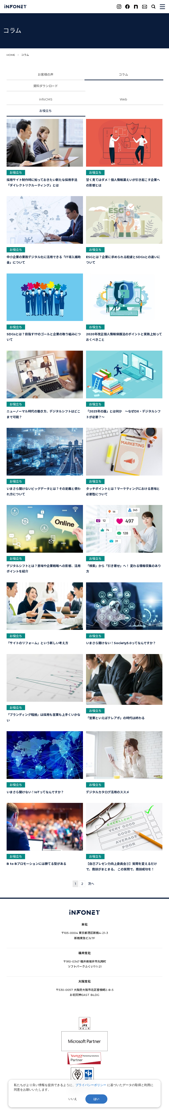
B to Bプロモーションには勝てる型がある (36, 864)
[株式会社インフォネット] (15, 7)
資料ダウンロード (45, 86)
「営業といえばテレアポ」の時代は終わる (115, 718)
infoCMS (45, 99)
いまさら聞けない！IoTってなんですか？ (35, 792)
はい (96, 1099)
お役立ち (45, 111)
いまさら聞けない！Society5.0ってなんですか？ (121, 643)
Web (123, 99)
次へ (91, 884)
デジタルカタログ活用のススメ (107, 792)
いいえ (72, 1099)
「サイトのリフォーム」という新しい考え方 (37, 643)
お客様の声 (45, 75)
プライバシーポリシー (90, 1085)
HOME (11, 55)
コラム (123, 75)
